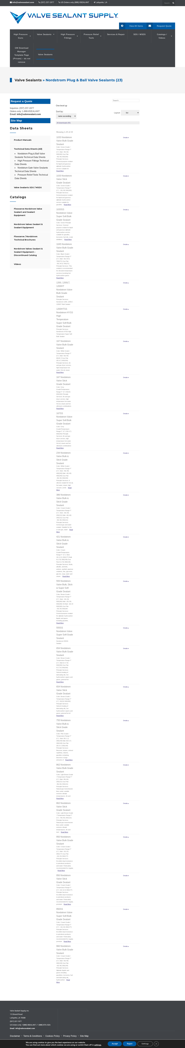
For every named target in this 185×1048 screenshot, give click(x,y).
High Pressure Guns (21, 36)
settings (97, 1045)
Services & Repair (116, 34)
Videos (17, 264)
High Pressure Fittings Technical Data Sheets (32, 162)
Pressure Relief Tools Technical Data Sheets (31, 176)
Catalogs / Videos (162, 36)
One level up (61, 105)
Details (125, 137)
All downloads (64, 123)
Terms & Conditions (32, 1036)
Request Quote (164, 26)
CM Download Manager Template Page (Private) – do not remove (21, 55)
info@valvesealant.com (29, 114)
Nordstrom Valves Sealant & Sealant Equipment (28, 226)
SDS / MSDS (139, 34)
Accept (115, 1043)
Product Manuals (22, 140)
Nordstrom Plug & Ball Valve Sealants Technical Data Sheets (30, 155)
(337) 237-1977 (16, 1021)
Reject (129, 1043)
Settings (145, 1043)
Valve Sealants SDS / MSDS (28, 187)
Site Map (16, 120)
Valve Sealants (44, 34)
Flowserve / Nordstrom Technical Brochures (25, 238)
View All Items (136, 26)
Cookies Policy (52, 1036)
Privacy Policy (70, 1036)
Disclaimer (15, 1036)
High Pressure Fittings (68, 36)
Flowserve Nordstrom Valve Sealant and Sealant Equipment (28, 212)
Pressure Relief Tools (91, 36)
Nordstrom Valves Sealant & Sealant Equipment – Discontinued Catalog (28, 252)
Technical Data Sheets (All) (28, 149)
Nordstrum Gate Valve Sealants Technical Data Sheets (31, 169)
